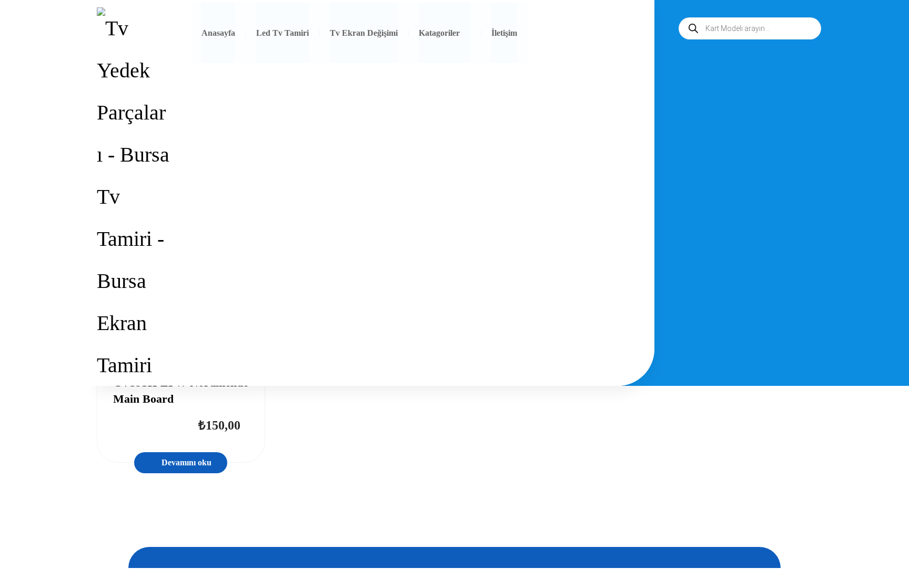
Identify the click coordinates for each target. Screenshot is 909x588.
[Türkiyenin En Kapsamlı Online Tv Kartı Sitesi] (133, 196)
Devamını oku (186, 462)
